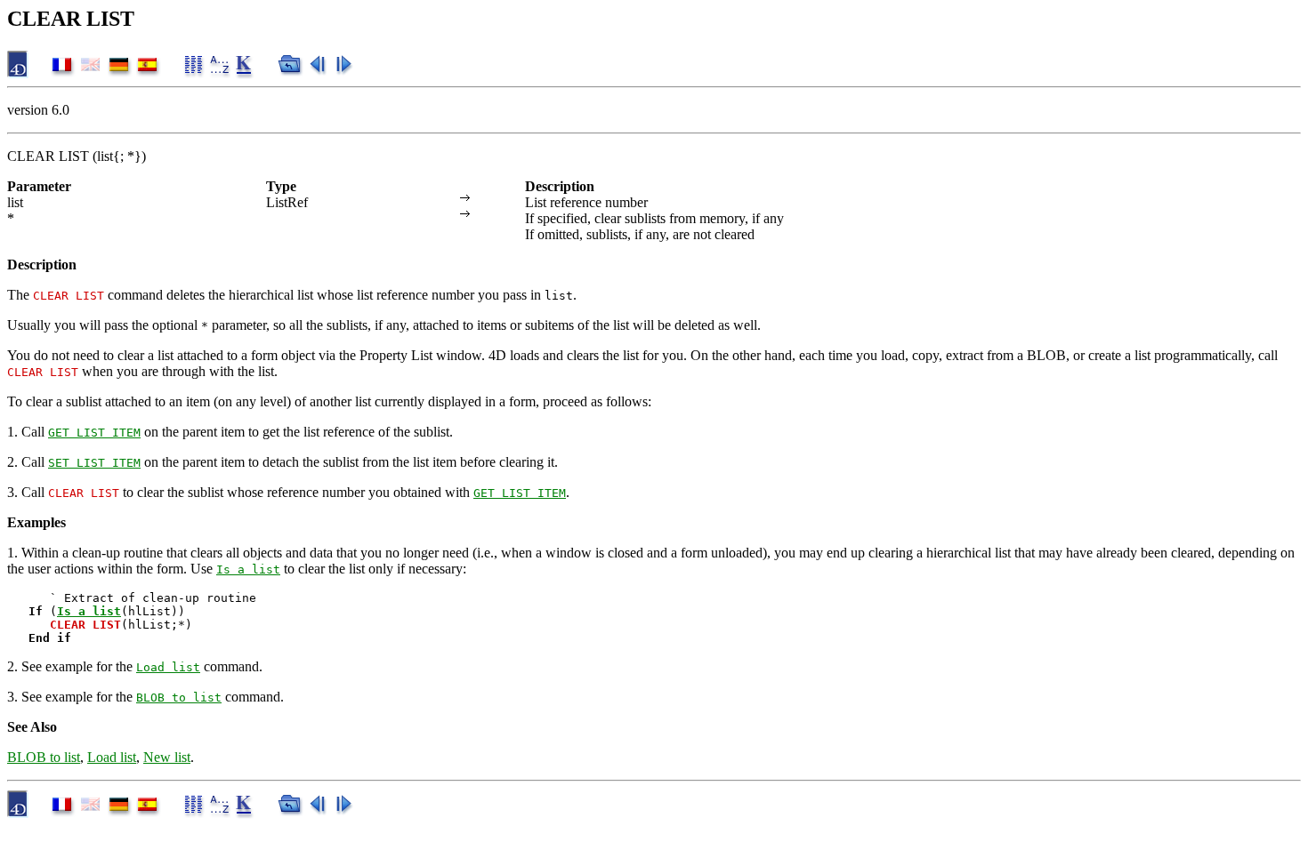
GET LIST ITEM (94, 432)
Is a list (248, 569)
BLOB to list (179, 697)
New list (166, 757)
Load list (168, 667)
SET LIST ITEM (94, 462)
